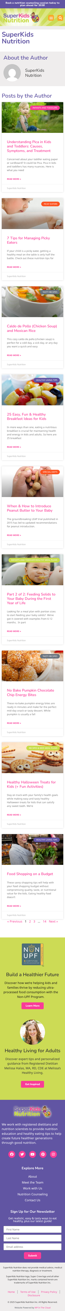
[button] (51, 18)
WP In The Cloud (42, 1307)
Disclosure (34, 1295)
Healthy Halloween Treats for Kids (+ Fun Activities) (31, 784)
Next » (53, 921)
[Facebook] (11, 1154)
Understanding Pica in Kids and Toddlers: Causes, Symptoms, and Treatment (29, 146)
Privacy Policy (49, 1291)
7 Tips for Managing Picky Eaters (28, 240)
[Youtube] (32, 1154)
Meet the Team (32, 1182)
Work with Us (32, 1188)
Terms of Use (28, 1291)
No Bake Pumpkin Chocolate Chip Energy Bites (30, 692)
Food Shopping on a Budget (30, 873)
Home (11, 1291)
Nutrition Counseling (33, 1194)
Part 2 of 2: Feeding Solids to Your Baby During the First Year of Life (31, 598)
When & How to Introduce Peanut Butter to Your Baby (30, 508)
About (32, 1176)
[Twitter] (22, 1154)
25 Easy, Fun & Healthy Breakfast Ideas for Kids (26, 416)
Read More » (14, 178)
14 (44, 921)
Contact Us (32, 1200)
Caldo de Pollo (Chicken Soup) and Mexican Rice (32, 328)
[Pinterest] (43, 1154)
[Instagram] (53, 1154)
